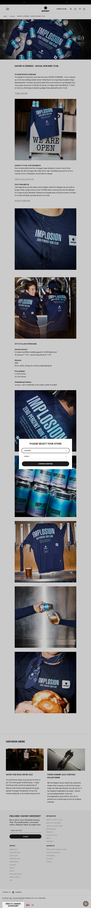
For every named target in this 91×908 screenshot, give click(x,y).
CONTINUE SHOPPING (45, 464)
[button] (13, 905)
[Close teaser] (25, 901)
